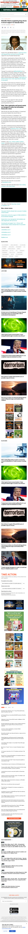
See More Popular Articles (14, 818)
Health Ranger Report (6, 839)
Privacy (3, 917)
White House (23, 32)
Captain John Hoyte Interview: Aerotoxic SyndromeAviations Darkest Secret (10, 887)
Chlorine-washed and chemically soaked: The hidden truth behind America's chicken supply (13, 776)
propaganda (18, 31)
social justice (22, 31)
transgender (3, 32)
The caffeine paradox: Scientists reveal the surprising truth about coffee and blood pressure (13, 796)
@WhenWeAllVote (18, 71)
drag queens (11, 246)
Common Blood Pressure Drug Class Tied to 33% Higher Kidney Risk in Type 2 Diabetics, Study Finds (12, 806)
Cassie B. (7, 288)
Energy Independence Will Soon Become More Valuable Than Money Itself (12, 866)
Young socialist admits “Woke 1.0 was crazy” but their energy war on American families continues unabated (13, 768)
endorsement (18, 246)
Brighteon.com (4, 237)
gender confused (11, 248)
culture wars (18, 30)
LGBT (10, 31)
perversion (13, 31)
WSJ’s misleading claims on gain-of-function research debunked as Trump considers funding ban (13, 291)
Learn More (5, 931)
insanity (18, 248)
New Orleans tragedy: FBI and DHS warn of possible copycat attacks (12, 377)
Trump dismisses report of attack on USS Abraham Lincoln (13, 764)
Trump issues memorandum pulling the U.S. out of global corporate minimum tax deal (13, 356)
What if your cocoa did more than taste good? (10, 784)
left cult (7, 31)
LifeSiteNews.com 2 (6, 232)
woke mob (3, 33)
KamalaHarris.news (6, 182)
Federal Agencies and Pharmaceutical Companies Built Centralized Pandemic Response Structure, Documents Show (12, 738)
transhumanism (8, 32)
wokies (6, 33)
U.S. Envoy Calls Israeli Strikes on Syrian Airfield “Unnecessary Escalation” (10, 729)
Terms (6, 917)
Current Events (7, 18)
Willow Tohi (8, 310)
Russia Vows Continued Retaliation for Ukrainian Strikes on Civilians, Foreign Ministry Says (13, 756)
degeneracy (23, 30)
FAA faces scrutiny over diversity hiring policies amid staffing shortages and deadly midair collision (13, 399)
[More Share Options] (13, 27)
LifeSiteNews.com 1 (6, 229)
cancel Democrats (12, 30)
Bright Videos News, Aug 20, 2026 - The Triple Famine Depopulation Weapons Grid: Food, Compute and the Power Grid (13, 880)
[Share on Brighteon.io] (5, 27)
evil (24, 246)
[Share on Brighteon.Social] (2, 27)
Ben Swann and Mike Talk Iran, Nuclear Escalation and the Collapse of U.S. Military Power (13, 852)
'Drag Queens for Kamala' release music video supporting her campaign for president (14, 79)
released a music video (16, 128)
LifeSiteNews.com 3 (6, 234)
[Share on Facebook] (8, 27)
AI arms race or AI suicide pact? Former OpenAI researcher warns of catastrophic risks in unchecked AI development (13, 314)
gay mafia (4, 248)
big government (6, 30)
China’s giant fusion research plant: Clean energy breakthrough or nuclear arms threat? (13, 335)
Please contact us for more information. (8, 594)
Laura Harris (8, 24)
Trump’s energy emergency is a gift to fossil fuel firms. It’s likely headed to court (13, 568)
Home (2, 18)
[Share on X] (11, 27)
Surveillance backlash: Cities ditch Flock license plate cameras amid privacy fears (12, 814)
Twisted (13, 32)
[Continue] (25, 901)
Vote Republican (18, 32)
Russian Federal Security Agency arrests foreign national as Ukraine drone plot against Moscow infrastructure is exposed (13, 724)
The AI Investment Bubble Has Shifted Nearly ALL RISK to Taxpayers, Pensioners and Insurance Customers (14, 873)
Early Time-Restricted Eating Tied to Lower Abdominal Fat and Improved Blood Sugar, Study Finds (13, 810)
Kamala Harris (3, 31)
